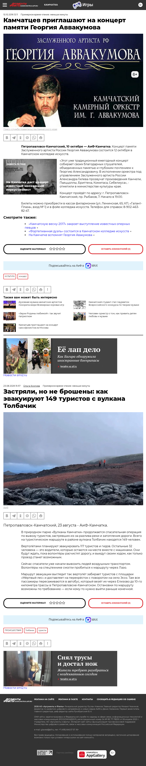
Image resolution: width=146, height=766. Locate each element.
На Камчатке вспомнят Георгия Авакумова (60, 235)
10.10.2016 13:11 (10, 14)
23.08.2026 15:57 (11, 386)
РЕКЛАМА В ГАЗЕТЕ (68, 699)
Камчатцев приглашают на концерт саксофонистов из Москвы (38, 326)
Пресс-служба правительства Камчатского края (30, 129)
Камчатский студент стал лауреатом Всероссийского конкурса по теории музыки (114, 303)
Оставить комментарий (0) (116, 249)
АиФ (5, 507)
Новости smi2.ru (15, 375)
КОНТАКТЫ (87, 699)
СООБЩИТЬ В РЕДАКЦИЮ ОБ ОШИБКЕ (116, 699)
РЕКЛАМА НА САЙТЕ (44, 699)
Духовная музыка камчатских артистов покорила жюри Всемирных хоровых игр (41, 303)
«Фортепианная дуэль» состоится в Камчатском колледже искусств (79, 231)
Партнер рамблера (64, 753)
